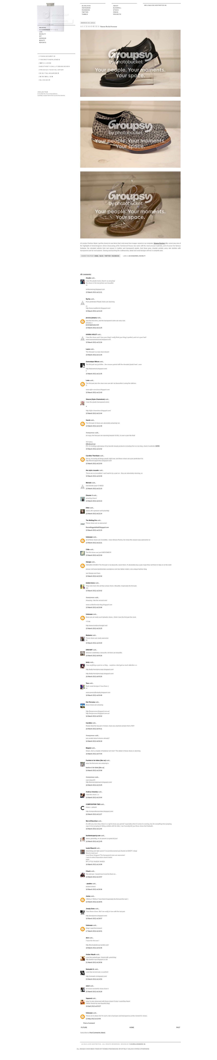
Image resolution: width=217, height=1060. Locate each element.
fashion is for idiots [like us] (95, 768)
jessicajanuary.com (92, 325)
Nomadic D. (90, 969)
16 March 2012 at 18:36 (94, 889)
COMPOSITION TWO (93, 804)
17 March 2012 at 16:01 (94, 931)
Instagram (86, 8)
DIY (40, 36)
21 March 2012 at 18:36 (94, 962)
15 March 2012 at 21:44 (94, 413)
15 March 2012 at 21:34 (94, 355)
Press (115, 12)
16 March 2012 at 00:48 (94, 695)
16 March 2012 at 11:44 (94, 829)
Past (178, 1027)
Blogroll (117, 8)
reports (42, 42)
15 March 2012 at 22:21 (94, 543)
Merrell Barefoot (92, 821)
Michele (88, 483)
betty (88, 662)
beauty (42, 40)
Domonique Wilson (92, 362)
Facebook (86, 10)
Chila (88, 549)
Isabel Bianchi (91, 848)
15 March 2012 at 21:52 (94, 449)
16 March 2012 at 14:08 (94, 864)
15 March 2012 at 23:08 (94, 607)
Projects (117, 14)
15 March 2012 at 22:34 (94, 576)
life (40, 32)
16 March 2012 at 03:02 (94, 716)
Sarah (88, 420)
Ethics (116, 10)
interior (42, 38)
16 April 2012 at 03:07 (93, 1006)
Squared (89, 998)
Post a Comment (89, 1023)
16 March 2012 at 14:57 (94, 877)
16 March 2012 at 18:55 (94, 902)
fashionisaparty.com (93, 836)
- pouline (89, 884)
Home (131, 1027)
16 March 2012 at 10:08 (94, 770)
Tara (87, 683)
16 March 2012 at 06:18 (94, 741)
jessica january (91, 318)
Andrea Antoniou (92, 792)
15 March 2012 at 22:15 (94, 530)
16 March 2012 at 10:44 (94, 797)
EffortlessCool (90, 444)
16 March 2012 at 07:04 (94, 754)
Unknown (89, 537)
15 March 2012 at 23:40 (94, 643)
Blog (101, 256)
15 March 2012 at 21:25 (94, 328)
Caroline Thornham (93, 456)
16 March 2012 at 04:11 (94, 729)
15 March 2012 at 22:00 (94, 463)
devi (87, 938)
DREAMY (89, 650)
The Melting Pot (91, 520)
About (115, 5)
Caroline (89, 723)
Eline (87, 508)
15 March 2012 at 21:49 (94, 426)
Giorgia (88, 562)
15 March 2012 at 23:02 (94, 591)
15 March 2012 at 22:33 (94, 555)
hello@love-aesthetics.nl (155, 5)
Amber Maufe (91, 954)
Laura (88, 349)
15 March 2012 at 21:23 (94, 311)
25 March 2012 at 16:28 (94, 992)
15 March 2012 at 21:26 (94, 342)
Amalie (88, 278)
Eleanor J (89, 495)
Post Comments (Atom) (97, 1033)
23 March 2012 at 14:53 (94, 979)
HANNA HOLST (91, 334)
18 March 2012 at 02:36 (94, 948)
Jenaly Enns (90, 909)
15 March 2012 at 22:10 (94, 488)
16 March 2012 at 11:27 (94, 814)
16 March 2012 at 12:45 (94, 841)
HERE (157, 446)
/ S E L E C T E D (43, 92)
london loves (90, 583)
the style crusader (92, 470)
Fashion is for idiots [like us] (96, 760)
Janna (88, 896)
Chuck (88, 871)
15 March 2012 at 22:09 (94, 476)
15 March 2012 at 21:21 (94, 292)
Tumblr (85, 14)
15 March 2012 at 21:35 (94, 374)
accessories (133, 256)
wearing (42, 27)
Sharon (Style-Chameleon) (95, 399)
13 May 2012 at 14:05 (93, 1019)
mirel (88, 986)
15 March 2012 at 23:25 (94, 628)
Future (84, 1027)
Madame (89, 635)
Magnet (88, 748)
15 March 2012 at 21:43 (94, 392)
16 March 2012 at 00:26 (94, 656)
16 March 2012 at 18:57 (94, 918)
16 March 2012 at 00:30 (94, 676)
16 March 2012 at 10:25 (94, 785)
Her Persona (90, 702)
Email (97, 256)
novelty (142, 256)
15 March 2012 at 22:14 (94, 501)
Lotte (88, 380)
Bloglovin (86, 5)
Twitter (85, 12)
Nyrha (88, 299)
